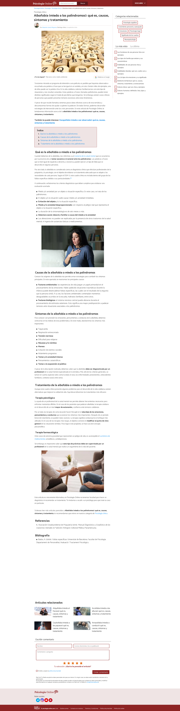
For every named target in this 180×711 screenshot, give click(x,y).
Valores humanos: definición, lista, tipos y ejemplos (131, 92)
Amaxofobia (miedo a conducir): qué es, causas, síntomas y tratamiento (100, 627)
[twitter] (38, 700)
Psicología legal (135, 31)
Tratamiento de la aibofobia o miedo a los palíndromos (63, 143)
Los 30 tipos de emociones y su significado (131, 77)
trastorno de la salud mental (85, 156)
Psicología (48, 8)
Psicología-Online (39, 8)
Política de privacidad (106, 708)
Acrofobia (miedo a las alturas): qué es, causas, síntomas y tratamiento (101, 611)
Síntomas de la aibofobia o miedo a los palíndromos (61, 140)
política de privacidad (55, 671)
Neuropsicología (130, 39)
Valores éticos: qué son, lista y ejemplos (131, 87)
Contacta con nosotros (77, 708)
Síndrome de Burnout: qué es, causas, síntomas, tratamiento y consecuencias (130, 82)
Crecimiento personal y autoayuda (130, 26)
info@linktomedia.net (93, 682)
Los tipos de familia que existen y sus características (130, 60)
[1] (70, 178)
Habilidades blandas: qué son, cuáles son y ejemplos (131, 72)
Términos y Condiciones (91, 708)
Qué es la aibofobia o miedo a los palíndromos (59, 133)
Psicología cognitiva (130, 22)
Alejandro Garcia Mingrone (49, 27)
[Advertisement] (73, 572)
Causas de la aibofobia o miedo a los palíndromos (60, 137)
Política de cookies (119, 708)
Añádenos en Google (103, 77)
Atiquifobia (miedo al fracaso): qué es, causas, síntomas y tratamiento (61, 612)
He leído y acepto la (49, 671)
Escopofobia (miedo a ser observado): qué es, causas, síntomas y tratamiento (70, 121)
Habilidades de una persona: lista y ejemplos (129, 66)
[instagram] (42, 700)
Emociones (123, 31)
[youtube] (46, 700)
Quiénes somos (64, 708)
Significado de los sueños (130, 35)
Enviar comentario (101, 672)
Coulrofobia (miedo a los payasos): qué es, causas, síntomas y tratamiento (61, 627)
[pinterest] (50, 700)
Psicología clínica (56, 8)
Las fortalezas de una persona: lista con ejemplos (130, 53)
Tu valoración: (59, 666)
